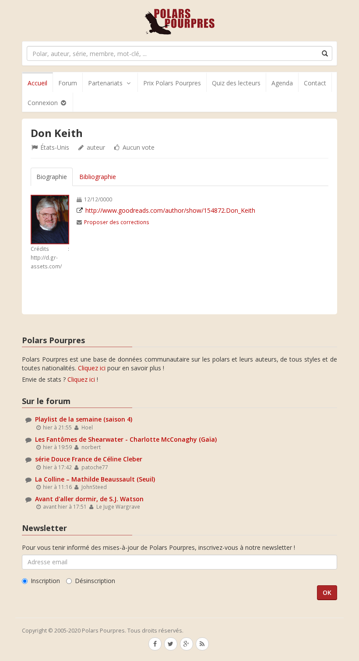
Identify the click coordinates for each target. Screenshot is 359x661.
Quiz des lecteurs (236, 83)
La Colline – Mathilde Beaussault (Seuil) (95, 479)
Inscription (45, 581)
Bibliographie (97, 176)
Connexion (44, 102)
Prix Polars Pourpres (172, 83)
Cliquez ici (92, 368)
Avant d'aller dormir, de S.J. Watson (89, 499)
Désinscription (95, 581)
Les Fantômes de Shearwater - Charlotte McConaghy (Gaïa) (126, 439)
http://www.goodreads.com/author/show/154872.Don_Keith (170, 210)
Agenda (282, 83)
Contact (315, 83)
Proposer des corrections (116, 221)
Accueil (37, 83)
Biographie (51, 176)
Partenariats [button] (105, 83)
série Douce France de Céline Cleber (88, 459)
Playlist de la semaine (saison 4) (83, 419)
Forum (67, 83)
